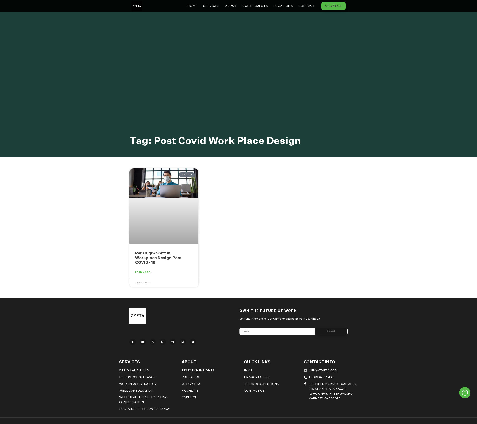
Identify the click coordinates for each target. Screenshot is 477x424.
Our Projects (255, 5)
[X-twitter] (153, 342)
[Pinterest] (173, 342)
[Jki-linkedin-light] (143, 342)
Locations (283, 5)
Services (211, 5)
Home (192, 5)
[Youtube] (193, 342)
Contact (306, 5)
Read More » (143, 272)
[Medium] (183, 342)
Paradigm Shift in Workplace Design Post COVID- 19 (158, 258)
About (231, 5)
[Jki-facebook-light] (132, 342)
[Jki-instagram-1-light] (163, 342)
